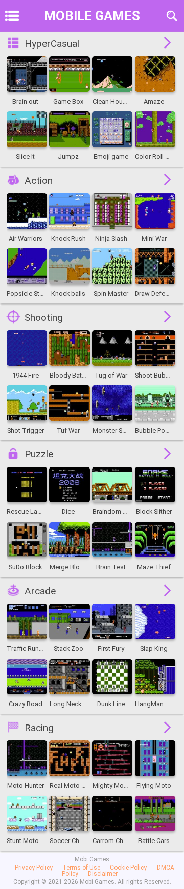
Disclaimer (103, 873)
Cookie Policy (128, 867)
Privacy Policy (34, 867)
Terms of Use (81, 867)
